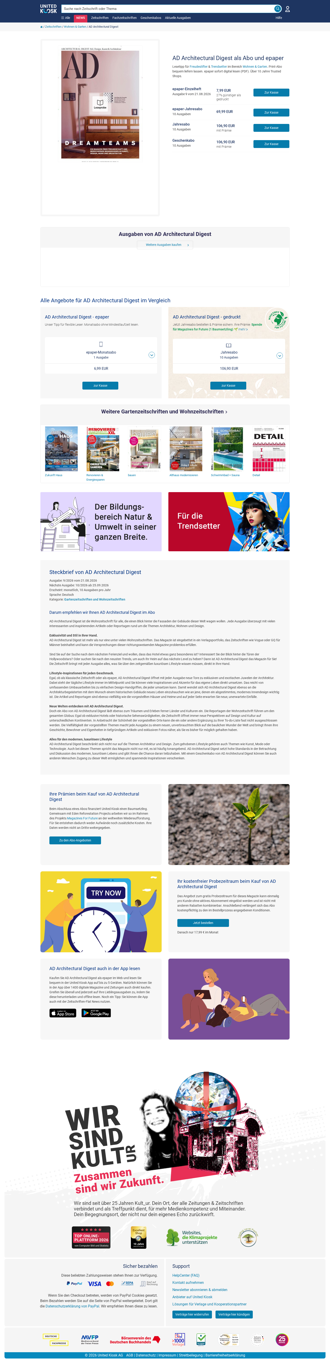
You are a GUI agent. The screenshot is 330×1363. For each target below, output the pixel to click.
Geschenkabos (151, 18)
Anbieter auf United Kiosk (192, 1297)
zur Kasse (100, 385)
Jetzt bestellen (203, 923)
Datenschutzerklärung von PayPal (72, 1306)
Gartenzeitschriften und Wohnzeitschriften (94, 599)
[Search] (277, 8)
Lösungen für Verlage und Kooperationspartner (209, 1304)
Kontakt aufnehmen (188, 1282)
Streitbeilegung (191, 1355)
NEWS (80, 18)
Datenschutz (146, 1355)
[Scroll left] (140, 245)
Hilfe (279, 18)
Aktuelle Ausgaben (178, 18)
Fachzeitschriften (124, 18)
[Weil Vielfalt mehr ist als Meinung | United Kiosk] (48, 8)
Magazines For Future (82, 818)
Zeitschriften (100, 18)
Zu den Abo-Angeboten (75, 840)
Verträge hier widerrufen (192, 1314)
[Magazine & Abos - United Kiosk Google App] (98, 1010)
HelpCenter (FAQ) (186, 1275)
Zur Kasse (271, 92)
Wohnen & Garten (75, 26)
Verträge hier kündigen (234, 1314)
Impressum (167, 1355)
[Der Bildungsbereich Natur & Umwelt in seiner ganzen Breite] (101, 521)
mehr (243, 329)
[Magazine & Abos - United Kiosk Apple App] (65, 1010)
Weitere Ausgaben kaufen (163, 245)
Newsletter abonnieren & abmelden (199, 1290)
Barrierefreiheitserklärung (225, 1355)
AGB (129, 1355)
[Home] (41, 26)
